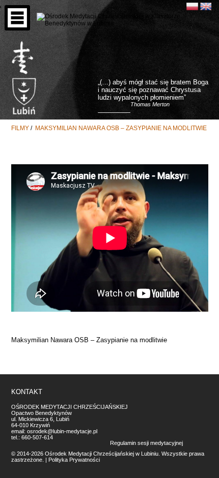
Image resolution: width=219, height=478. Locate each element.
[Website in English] (205, 6)
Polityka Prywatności (74, 460)
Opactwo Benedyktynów (41, 413)
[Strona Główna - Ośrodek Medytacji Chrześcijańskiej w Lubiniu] (22, 58)
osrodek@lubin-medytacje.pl (62, 431)
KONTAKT (26, 392)
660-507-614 (37, 437)
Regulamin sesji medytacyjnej (146, 443)
